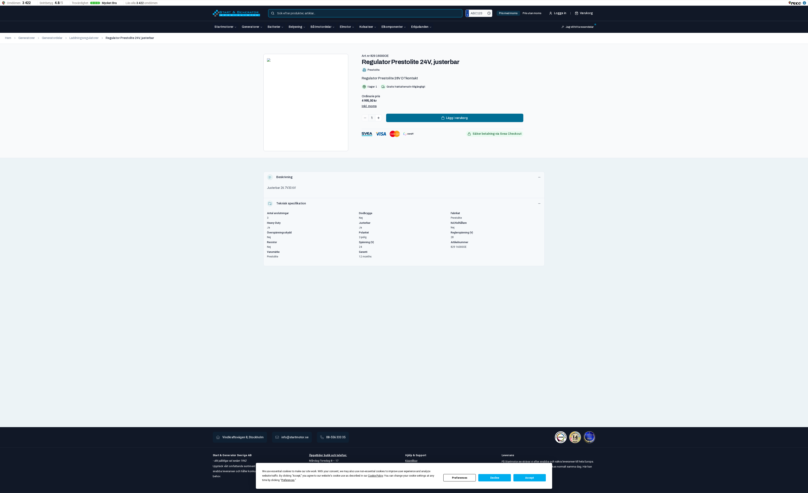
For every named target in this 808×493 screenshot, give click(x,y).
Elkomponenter (392, 26)
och (333, 455)
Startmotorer (223, 26)
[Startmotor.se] (236, 13)
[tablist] (520, 13)
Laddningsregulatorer (83, 38)
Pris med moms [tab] (508, 13)
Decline (494, 477)
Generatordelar (52, 38)
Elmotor (345, 26)
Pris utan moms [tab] (532, 13)
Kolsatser (366, 26)
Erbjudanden (419, 26)
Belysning (295, 26)
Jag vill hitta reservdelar (580, 26)
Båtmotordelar (321, 26)
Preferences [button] (288, 480)
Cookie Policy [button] (375, 475)
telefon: (341, 455)
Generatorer (250, 26)
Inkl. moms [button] (369, 106)
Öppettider (316, 455)
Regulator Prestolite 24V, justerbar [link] (130, 38)
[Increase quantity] (378, 118)
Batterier (274, 26)
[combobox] (365, 13)
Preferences (459, 477)
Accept (529, 477)
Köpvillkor (411, 460)
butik (327, 455)
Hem (8, 38)
